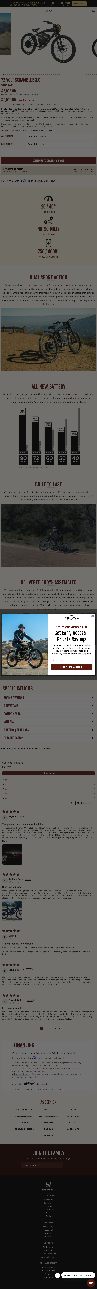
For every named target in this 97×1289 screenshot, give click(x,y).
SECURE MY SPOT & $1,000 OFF (71, 667)
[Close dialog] (93, 616)
